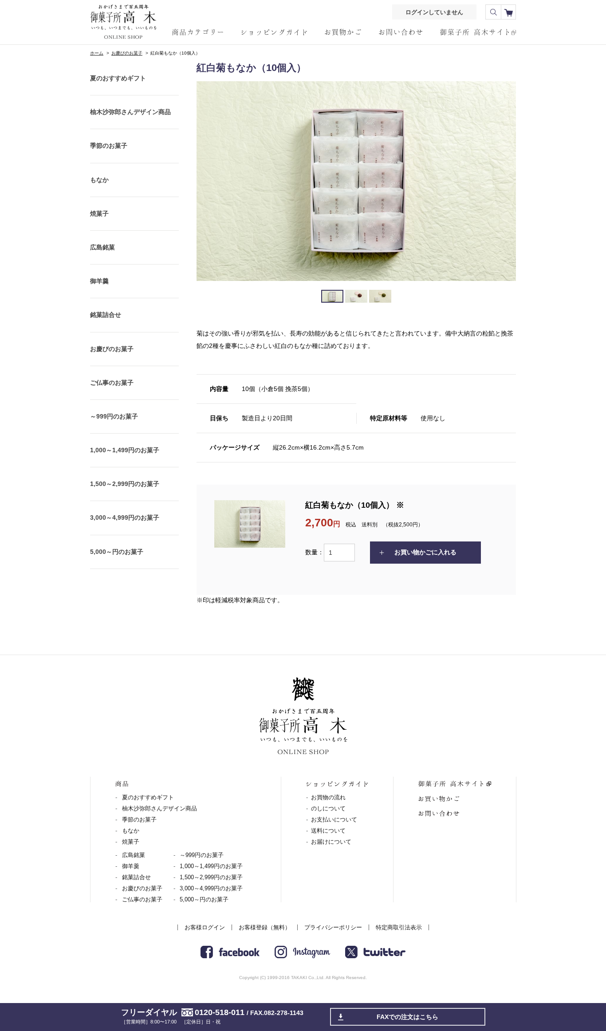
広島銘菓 (102, 247)
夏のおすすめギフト (118, 78)
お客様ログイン (205, 927)
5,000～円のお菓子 (116, 551)
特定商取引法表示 (399, 927)
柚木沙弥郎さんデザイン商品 (130, 111)
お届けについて (331, 841)
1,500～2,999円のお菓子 (124, 483)
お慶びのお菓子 (126, 53)
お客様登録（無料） (265, 927)
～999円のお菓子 (114, 416)
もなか (99, 179)
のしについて (328, 808)
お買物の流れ (328, 797)
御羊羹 (99, 280)
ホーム (96, 53)
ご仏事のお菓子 (112, 382)
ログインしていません (434, 12)
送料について (328, 830)
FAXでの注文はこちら (407, 1016)
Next (504, 181)
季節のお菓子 (108, 145)
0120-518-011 (219, 1012)
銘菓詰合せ (105, 314)
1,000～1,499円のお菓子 (124, 450)
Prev (208, 181)
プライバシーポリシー (333, 927)
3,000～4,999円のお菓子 (124, 517)
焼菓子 (99, 213)
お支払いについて (334, 819)
